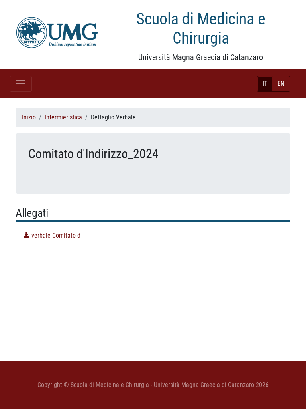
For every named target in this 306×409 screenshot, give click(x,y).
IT (265, 83)
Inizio (29, 117)
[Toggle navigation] (21, 84)
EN (280, 83)
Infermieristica (63, 117)
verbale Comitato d (55, 235)
